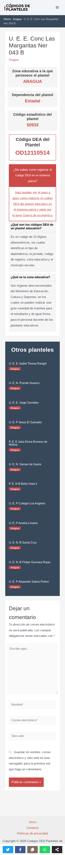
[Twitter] (8, 849)
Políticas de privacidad (32, 833)
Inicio (32, 822)
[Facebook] (20, 849)
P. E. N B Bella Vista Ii (23, 483)
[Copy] (32, 849)
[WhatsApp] (45, 849)
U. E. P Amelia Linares (23, 523)
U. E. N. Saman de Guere (25, 464)
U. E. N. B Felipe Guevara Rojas (29, 562)
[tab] (32, 246)
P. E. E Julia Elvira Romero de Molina (28, 443)
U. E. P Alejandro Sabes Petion (29, 581)
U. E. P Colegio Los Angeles (27, 503)
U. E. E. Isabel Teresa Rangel (28, 363)
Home (7, 19)
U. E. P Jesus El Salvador (25, 422)
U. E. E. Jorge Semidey (24, 402)
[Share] (57, 849)
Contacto (33, 828)
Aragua (17, 19)
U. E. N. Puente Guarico (24, 383)
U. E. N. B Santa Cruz (23, 542)
